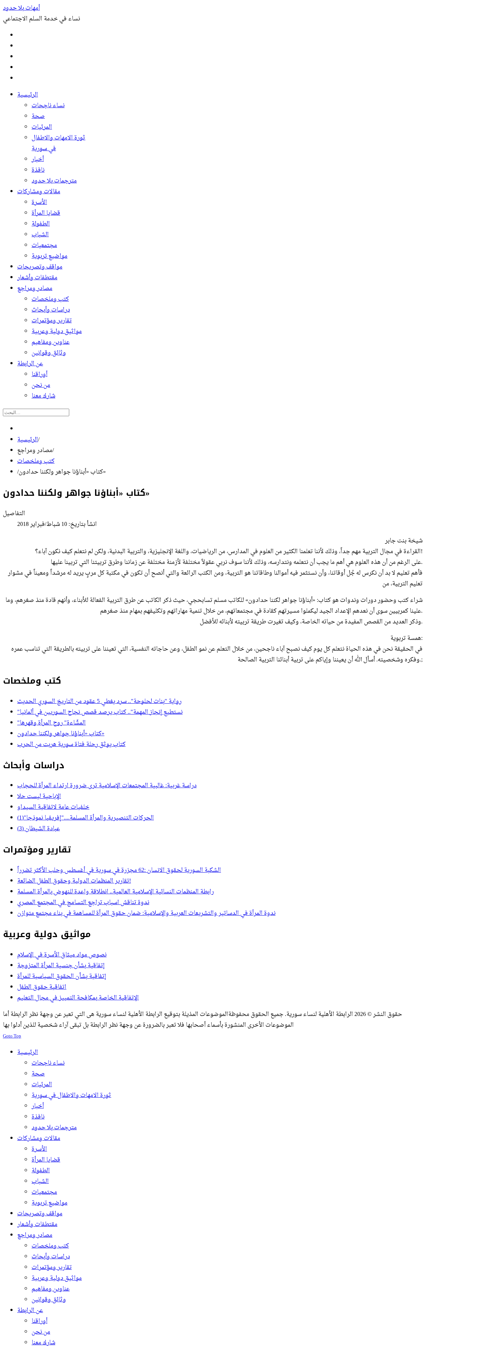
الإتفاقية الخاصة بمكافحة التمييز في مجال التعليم (78, 998)
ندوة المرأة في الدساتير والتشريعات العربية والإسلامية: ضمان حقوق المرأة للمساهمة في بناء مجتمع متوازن (146, 913)
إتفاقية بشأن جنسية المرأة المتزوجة (61, 965)
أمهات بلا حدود (21, 8)
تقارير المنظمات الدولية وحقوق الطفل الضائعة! (74, 881)
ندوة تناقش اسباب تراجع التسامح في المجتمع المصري (83, 902)
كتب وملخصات (36, 461)
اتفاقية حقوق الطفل (41, 987)
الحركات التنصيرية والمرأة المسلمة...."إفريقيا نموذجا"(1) (85, 818)
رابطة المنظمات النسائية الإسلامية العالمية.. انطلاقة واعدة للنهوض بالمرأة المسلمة (115, 892)
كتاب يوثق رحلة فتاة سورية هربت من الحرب (71, 744)
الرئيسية (27, 439)
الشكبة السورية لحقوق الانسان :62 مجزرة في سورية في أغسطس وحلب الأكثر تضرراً (119, 870)
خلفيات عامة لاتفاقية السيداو (53, 807)
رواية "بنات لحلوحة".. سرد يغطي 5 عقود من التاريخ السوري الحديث (99, 701)
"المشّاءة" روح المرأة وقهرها (51, 723)
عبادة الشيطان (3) (38, 828)
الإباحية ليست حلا (39, 796)
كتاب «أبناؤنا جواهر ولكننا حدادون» (60, 733)
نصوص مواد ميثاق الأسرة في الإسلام (62, 955)
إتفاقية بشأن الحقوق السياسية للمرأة (61, 976)
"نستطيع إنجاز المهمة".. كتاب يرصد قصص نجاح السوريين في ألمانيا (100, 712)
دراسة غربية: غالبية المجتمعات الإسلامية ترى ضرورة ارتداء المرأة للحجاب (107, 785)
